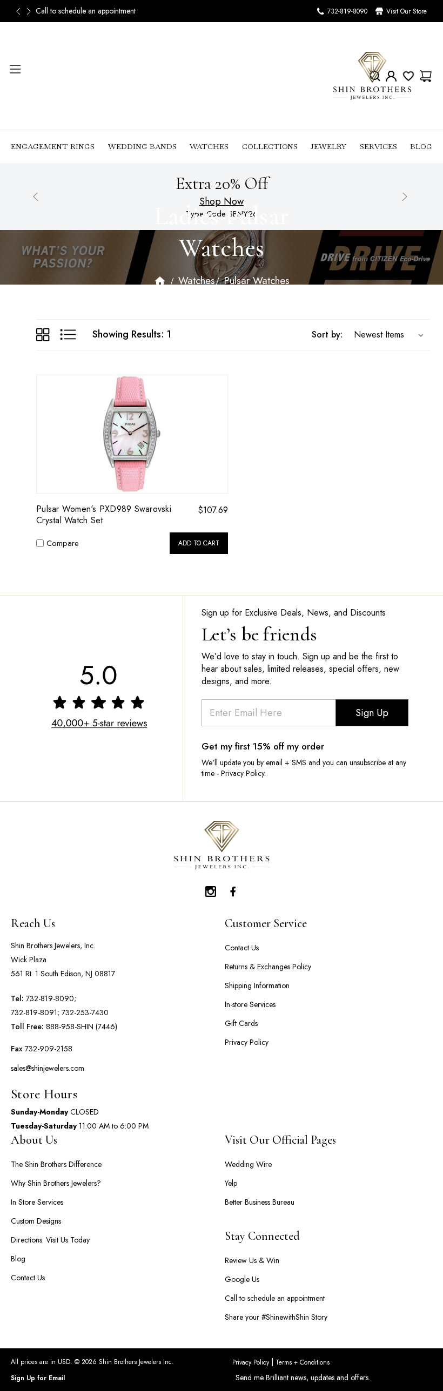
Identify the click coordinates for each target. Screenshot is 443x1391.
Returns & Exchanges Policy (268, 966)
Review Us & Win (252, 1260)
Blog (421, 146)
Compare (62, 543)
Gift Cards (241, 1023)
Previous (21, 11)
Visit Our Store (406, 11)
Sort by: (327, 334)
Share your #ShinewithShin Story (276, 1317)
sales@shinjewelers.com (47, 1068)
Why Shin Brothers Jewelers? (56, 1183)
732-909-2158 (48, 1048)
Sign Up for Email (38, 1378)
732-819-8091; (35, 1012)
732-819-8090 (347, 11)
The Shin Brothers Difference (56, 1164)
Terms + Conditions (301, 1362)
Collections (270, 146)
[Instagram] (210, 888)
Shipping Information (257, 985)
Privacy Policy (247, 1042)
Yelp (231, 1183)
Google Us (242, 1279)
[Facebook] (232, 888)
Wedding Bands (142, 146)
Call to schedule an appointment (86, 10)
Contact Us (242, 947)
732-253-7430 (85, 1012)
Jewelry (328, 146)
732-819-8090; (51, 998)
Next (29, 11)
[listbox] (386, 335)
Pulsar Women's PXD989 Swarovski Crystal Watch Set (103, 514)
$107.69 (213, 510)
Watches (209, 146)
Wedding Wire (248, 1164)
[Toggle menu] (15, 69)
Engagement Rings (53, 146)
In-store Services (250, 1004)
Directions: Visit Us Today (50, 1239)
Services (378, 146)
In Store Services (37, 1202)
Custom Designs (36, 1221)
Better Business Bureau (259, 1202)
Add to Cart (198, 543)
